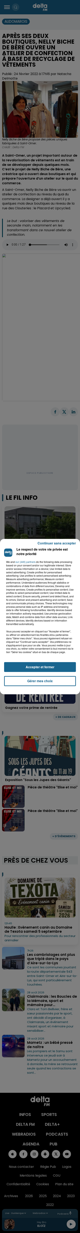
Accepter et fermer (40, 667)
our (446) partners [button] (25, 562)
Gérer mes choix (40, 681)
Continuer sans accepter (57, 543)
